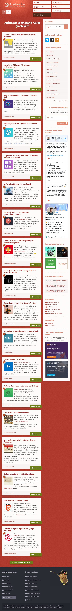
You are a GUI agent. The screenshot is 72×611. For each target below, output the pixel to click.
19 (4, 216)
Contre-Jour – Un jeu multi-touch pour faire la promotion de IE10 (20, 272)
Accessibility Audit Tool (53, 302)
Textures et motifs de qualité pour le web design (21, 386)
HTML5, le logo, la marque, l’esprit (16, 500)
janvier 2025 (7, 583)
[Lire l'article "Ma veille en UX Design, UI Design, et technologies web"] (8, 73)
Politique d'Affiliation (33, 596)
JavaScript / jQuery (52, 62)
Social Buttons (51, 311)
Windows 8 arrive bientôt (21, 363)
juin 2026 (6, 576)
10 (4, 362)
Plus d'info (30, 607)
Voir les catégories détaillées (60, 101)
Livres (49, 69)
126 (4, 476)
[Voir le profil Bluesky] (65, 138)
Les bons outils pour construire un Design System (55, 286)
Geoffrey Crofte (50, 285)
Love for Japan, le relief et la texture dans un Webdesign (19, 441)
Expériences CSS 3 (51, 307)
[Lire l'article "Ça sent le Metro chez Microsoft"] (8, 366)
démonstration (8, 488)
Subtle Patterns (18, 389)
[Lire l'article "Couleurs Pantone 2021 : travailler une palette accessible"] (8, 43)
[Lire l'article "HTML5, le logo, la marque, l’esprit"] (8, 507)
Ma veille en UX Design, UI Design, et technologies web (17, 66)
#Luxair (55, 163)
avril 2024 (7, 593)
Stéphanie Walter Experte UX (54, 313)
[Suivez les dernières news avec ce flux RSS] (57, 40)
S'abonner (61, 123)
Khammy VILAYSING (19, 251)
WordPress (50, 97)
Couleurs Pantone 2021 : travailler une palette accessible (20, 36)
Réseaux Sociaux (51, 76)
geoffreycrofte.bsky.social (53, 214)
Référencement (51, 73)
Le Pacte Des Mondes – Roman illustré (17, 184)
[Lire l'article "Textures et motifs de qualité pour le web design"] (8, 392)
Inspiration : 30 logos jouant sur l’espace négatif (21, 331)
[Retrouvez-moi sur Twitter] (47, 40)
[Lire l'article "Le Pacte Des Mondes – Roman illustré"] (8, 191)
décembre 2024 (8, 586)
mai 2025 (6, 580)
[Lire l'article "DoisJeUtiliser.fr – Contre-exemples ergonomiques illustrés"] (8, 221)
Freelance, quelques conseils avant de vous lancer (56, 281)
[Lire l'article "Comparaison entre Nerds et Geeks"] (8, 419)
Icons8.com (39, 607)
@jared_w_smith (24, 219)
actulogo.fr (17, 535)
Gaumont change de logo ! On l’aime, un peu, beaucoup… (19, 530)
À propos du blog (32, 576)
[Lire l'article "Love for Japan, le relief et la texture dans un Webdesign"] (8, 448)
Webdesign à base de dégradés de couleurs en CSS (20, 124)
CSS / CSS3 (50, 52)
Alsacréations (20, 515)
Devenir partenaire (32, 586)
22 (4, 388)
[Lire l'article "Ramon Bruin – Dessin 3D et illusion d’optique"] (8, 309)
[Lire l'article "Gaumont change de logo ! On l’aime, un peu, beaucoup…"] (8, 537)
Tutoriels (49, 87)
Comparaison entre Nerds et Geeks (16, 412)
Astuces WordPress (52, 304)
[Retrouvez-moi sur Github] (52, 40)
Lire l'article (36, 59)
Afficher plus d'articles (22, 562)
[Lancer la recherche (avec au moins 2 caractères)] (66, 26)
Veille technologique (52, 94)
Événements (50, 55)
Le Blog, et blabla (52, 66)
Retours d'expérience (53, 83)
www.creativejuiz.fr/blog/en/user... (55, 155)
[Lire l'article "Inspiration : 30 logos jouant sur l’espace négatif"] (8, 338)
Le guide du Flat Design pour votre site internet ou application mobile (21, 157)
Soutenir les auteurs (33, 590)
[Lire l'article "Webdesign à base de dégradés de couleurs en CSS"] (8, 132)
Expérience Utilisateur (53, 59)
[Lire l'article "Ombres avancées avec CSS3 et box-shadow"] (8, 481)
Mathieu (54, 607)
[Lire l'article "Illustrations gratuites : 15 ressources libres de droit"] (8, 104)
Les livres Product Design (53, 309)
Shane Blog (50, 323)
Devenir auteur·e (32, 583)
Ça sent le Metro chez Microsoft (15, 360)
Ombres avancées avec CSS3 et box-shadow (19, 474)
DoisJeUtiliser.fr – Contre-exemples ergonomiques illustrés (16, 213)
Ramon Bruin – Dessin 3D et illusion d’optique (20, 303)
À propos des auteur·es (33, 580)
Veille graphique (51, 90)
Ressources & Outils (52, 80)
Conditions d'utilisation (33, 593)
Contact (29, 600)
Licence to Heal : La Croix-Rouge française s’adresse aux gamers (19, 242)
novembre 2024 (8, 590)
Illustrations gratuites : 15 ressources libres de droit (20, 96)
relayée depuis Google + (21, 421)
